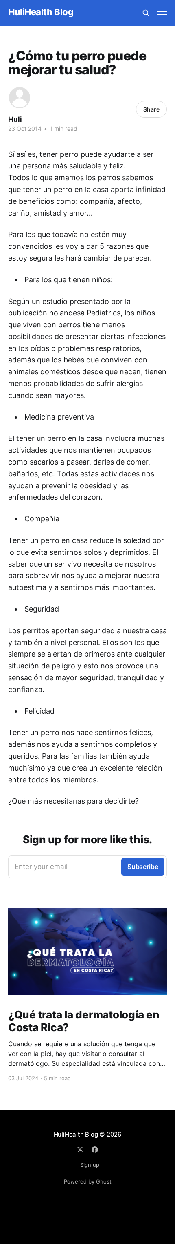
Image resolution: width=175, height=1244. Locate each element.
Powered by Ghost (88, 1181)
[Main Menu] (162, 13)
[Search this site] (146, 13)
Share (151, 109)
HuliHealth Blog (40, 12)
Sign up (89, 1164)
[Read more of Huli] (19, 97)
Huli (15, 119)
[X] (80, 1149)
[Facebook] (95, 1149)
